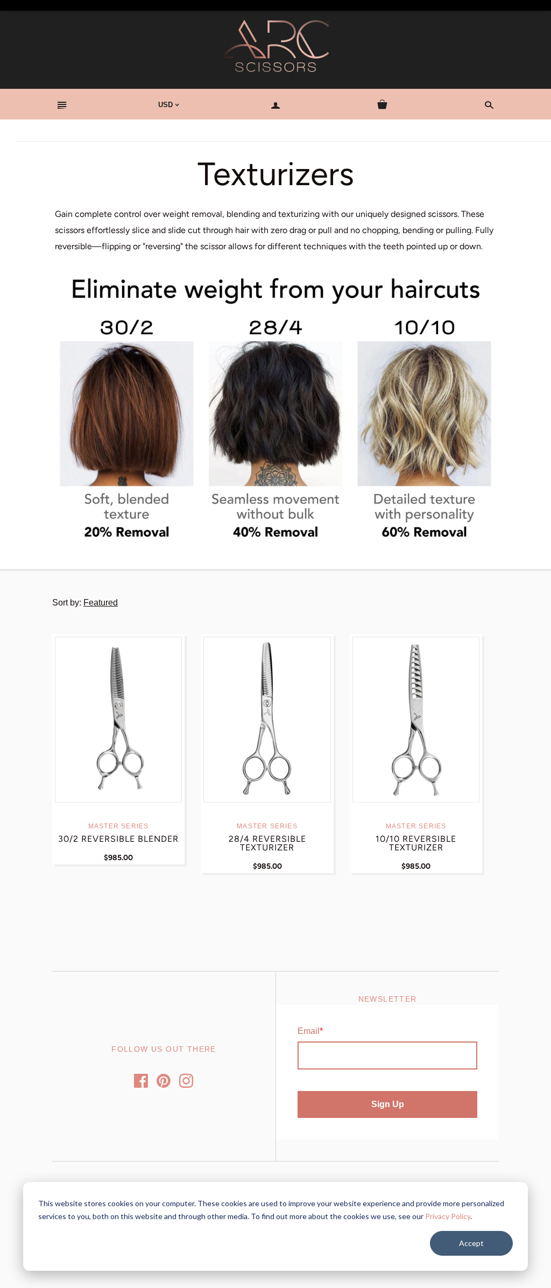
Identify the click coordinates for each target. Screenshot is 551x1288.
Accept (471, 1243)
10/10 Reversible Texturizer (416, 843)
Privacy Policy (447, 1216)
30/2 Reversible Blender (118, 839)
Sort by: (67, 602)
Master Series (118, 826)
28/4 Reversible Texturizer (267, 843)
